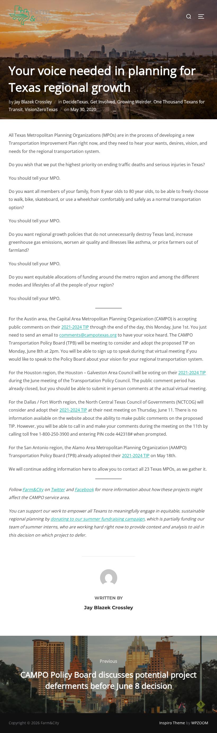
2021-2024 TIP (75, 327)
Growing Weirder (134, 102)
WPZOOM (199, 722)
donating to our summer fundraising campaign (97, 519)
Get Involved (102, 102)
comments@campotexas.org (88, 335)
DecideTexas (75, 102)
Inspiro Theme (172, 722)
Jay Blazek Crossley (33, 102)
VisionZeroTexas (41, 109)
